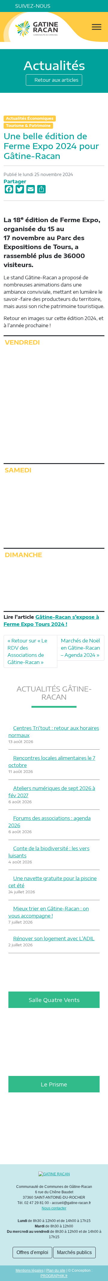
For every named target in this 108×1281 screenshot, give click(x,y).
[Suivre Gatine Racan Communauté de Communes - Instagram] (76, 6)
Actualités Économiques (29, 118)
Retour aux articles (55, 80)
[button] (102, 6)
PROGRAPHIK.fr (54, 1276)
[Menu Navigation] (96, 27)
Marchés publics (74, 1252)
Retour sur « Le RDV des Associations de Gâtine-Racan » (27, 651)
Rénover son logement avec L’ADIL (53, 939)
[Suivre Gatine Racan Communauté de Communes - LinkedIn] (68, 6)
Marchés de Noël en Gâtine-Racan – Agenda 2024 (80, 648)
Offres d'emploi (32, 1252)
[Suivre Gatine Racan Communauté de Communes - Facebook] (60, 6)
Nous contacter (54, 1208)
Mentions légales (30, 1270)
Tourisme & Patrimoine (28, 125)
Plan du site (55, 1270)
